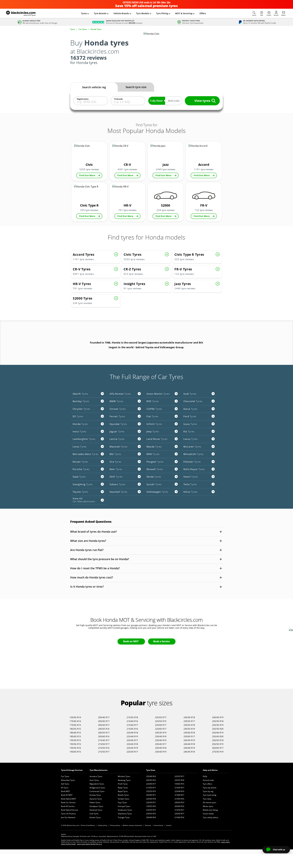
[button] (254, 13)
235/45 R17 (160, 744)
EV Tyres (64, 787)
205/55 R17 (103, 732)
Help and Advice (210, 770)
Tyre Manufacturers (98, 770)
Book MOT (65, 791)
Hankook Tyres (96, 810)
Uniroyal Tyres (124, 806)
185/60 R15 (75, 732)
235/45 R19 (160, 751)
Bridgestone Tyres (97, 787)
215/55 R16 (103, 747)
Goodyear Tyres (96, 806)
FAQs (205, 776)
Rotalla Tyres (123, 795)
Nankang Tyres (124, 780)
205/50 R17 (103, 724)
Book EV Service (68, 806)
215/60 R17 (132, 724)
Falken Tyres (95, 802)
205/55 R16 (103, 728)
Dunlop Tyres (95, 795)
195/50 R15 (75, 740)
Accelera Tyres (96, 776)
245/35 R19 (189, 740)
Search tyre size (136, 87)
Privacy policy (115, 825)
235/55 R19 (189, 728)
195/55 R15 (75, 744)
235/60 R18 (189, 732)
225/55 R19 (160, 721)
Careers (169, 825)
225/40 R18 (132, 732)
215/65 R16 (132, 728)
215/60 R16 (132, 721)
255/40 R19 (217, 732)
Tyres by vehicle (209, 787)
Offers (202, 13)
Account (276, 15)
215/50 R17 (103, 744)
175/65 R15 (75, 724)
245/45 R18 (189, 751)
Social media (208, 813)
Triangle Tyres (124, 817)
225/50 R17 (132, 751)
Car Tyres (65, 776)
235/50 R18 (189, 717)
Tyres (84, 13)
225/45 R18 (132, 744)
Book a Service (161, 641)
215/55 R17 (103, 751)
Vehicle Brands (121, 13)
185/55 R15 (75, 728)
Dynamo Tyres (96, 799)
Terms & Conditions (88, 825)
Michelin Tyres (124, 776)
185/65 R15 (75, 736)
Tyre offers (207, 784)
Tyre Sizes (150, 770)
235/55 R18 (189, 724)
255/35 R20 (217, 728)
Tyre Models (142, 13)
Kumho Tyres (95, 817)
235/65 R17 (189, 736)
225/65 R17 (160, 728)
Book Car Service (68, 802)
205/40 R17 (103, 717)
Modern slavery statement (132, 825)
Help (261, 15)
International (158, 825)
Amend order (208, 780)
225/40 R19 (132, 736)
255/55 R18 (217, 740)
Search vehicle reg (94, 87)
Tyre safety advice (210, 817)
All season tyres (209, 802)
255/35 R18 (217, 721)
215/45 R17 (103, 740)
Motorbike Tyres (68, 780)
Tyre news (207, 799)
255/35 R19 (217, 724)
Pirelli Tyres (123, 784)
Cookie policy (102, 825)
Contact (269, 15)
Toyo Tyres (122, 802)
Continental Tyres (97, 791)
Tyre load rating (209, 795)
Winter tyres (208, 806)
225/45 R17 (132, 740)
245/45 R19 (217, 717)
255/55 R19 (217, 744)
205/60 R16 (103, 736)
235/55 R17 (189, 721)
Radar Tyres (123, 787)
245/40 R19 (189, 747)
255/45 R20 (217, 736)
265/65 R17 (217, 747)
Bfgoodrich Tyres (97, 784)
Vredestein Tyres (125, 810)
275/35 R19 (217, 751)
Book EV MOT (66, 795)
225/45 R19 (132, 747)
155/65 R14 (75, 717)
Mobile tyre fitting (210, 810)
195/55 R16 (75, 747)
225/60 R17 (160, 724)
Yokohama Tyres (125, 813)
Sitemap (148, 825)
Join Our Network (68, 817)
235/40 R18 (160, 736)
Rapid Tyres (123, 791)
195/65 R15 (75, 751)
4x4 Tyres (65, 784)
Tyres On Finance (68, 813)
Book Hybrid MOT (68, 799)
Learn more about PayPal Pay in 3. (89, 844)
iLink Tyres (94, 813)
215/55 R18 (132, 717)
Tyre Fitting (162, 13)
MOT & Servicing (183, 13)
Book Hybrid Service (69, 810)
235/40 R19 (160, 740)
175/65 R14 (75, 721)
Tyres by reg (208, 791)
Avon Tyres (94, 780)
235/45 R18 (160, 747)
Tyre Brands (100, 13)
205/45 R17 (103, 721)
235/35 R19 (160, 732)
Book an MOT (131, 641)
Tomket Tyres (123, 799)
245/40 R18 (189, 744)
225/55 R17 (160, 717)
